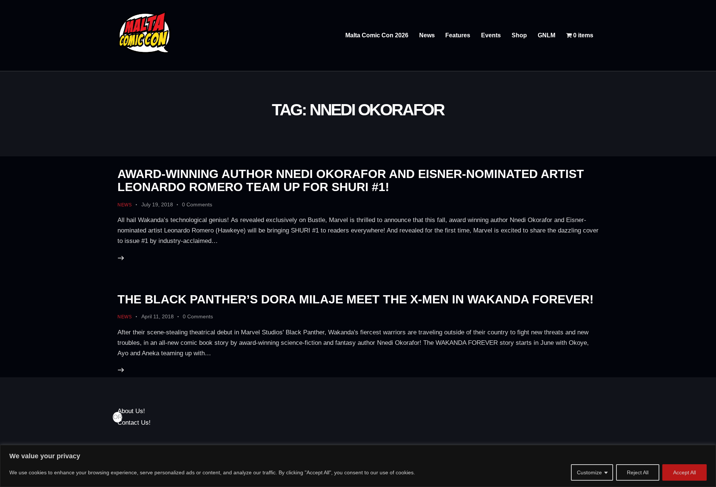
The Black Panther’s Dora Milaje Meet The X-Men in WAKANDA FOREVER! (355, 299)
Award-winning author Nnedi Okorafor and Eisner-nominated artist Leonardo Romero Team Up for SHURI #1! (350, 180)
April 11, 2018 (157, 316)
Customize (589, 472)
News (124, 204)
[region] (358, 466)
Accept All (684, 472)
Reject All (638, 472)
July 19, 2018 (157, 204)
